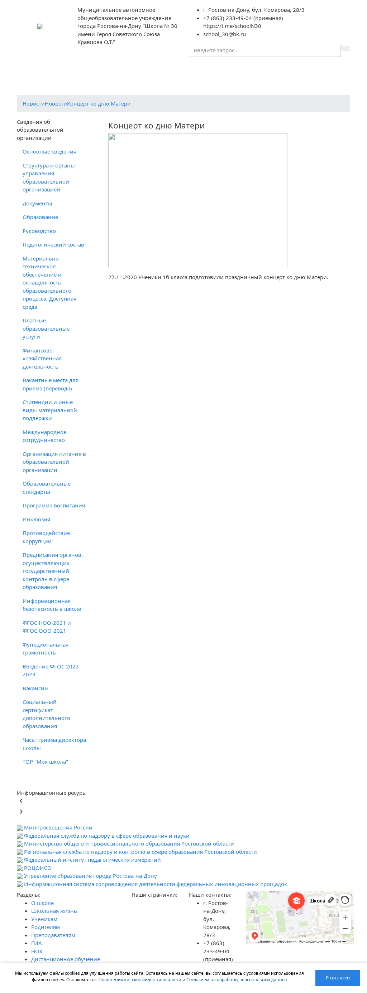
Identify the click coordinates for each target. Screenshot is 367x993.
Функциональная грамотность (45, 648)
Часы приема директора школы (54, 743)
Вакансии (35, 688)
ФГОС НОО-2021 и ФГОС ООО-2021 (47, 626)
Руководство (39, 230)
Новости (34, 103)
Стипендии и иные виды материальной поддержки (50, 410)
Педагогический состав (53, 244)
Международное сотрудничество (44, 436)
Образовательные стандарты (47, 487)
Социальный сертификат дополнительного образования (46, 714)
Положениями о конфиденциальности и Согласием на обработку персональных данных (193, 980)
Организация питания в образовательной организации (54, 461)
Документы (37, 203)
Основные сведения (49, 151)
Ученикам (99, 69)
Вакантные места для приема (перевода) (50, 384)
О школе (33, 73)
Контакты (248, 69)
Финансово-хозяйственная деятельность (42, 358)
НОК (224, 69)
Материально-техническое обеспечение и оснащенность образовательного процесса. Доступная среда (49, 282)
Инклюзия (36, 519)
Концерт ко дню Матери (99, 103)
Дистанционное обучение (288, 73)
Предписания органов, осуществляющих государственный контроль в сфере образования (53, 570)
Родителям (132, 69)
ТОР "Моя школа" (45, 761)
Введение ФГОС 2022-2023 (52, 670)
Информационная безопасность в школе (52, 605)
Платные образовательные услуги (46, 328)
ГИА (207, 69)
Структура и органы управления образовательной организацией (49, 177)
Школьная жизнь (62, 73)
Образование (40, 216)
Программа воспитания (54, 505)
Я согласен (338, 977)
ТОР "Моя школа (332, 73)
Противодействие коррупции (46, 537)
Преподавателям (175, 69)
